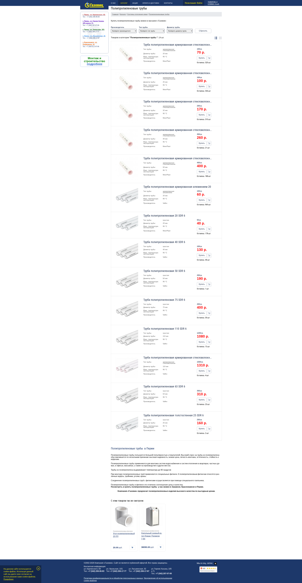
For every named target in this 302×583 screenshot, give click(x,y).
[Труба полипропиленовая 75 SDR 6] (126, 311)
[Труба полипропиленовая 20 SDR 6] (126, 224)
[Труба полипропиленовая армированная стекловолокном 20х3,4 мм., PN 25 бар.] (126, 55)
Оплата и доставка (151, 3)
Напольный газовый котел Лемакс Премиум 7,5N (151, 536)
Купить (202, 58)
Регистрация (190, 3)
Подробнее (8, 579)
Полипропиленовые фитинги (123, 531)
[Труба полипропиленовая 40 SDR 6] (126, 253)
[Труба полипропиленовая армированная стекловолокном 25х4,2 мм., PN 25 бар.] (126, 83)
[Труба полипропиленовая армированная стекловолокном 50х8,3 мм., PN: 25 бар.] (126, 169)
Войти (199, 3)
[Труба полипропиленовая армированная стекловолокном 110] (126, 368)
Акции (135, 3)
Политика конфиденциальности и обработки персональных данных (113, 578)
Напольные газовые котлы (150, 531)
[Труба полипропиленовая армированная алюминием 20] (126, 197)
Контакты (168, 3)
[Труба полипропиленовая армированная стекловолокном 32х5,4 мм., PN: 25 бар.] (126, 112)
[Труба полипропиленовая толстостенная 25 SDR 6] (126, 426)
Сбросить (203, 31)
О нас (113, 3)
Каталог (124, 3)
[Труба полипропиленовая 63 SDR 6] (126, 397)
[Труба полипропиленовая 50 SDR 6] (126, 282)
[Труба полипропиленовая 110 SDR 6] (126, 339)
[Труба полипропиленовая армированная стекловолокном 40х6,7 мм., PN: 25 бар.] (126, 140)
